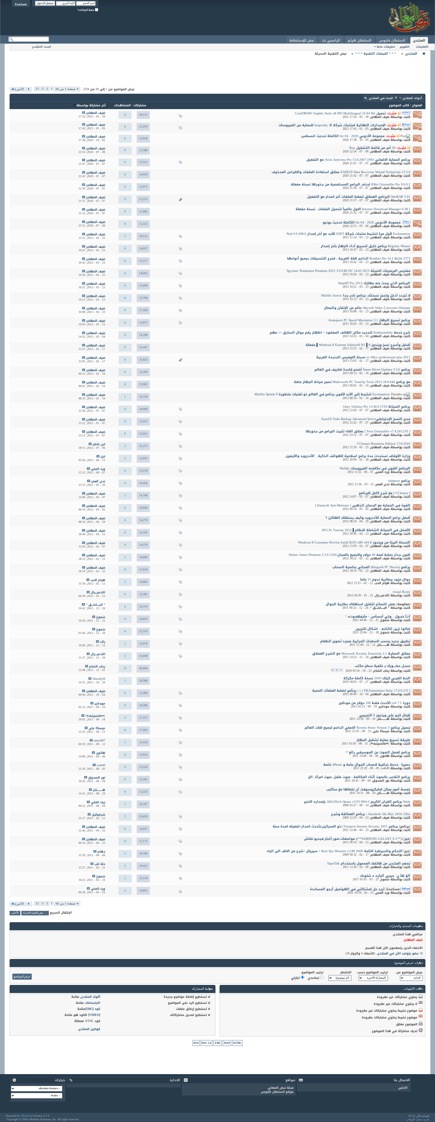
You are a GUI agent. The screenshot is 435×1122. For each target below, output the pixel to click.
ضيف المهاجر (379, 117)
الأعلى (15, 913)
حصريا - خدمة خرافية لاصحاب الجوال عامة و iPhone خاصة (366, 764)
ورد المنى (382, 472)
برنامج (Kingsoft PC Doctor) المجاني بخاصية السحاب (371, 567)
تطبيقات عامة (386, 46)
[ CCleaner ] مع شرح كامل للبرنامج (384, 493)
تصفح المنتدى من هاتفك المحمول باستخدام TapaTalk (368, 863)
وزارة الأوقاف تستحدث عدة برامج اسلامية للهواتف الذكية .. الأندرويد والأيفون (347, 456)
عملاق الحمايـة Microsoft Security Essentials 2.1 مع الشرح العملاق (361, 653)
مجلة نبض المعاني (281, 1088)
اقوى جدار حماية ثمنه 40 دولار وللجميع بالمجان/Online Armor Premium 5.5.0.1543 (349, 555)
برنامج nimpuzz (399, 480)
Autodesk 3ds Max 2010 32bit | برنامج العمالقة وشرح (370, 814)
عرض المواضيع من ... (408, 972)
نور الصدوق (380, 780)
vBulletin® (26, 1115)
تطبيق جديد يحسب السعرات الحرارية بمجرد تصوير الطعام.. (364, 641)
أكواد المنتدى (90, 997)
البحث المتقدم (41, 46)
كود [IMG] (92, 1009)
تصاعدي (314, 978)
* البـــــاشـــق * (379, 608)
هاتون (384, 756)
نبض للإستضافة (301, 40)
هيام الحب (382, 583)
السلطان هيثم (359, 40)
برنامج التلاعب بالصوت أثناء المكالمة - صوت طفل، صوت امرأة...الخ (359, 777)
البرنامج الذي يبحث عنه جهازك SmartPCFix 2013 (374, 283)
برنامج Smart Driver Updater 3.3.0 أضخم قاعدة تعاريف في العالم (362, 369)
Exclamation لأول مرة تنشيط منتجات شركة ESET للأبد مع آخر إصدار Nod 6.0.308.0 (348, 234)
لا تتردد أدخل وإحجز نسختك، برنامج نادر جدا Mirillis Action (365, 295)
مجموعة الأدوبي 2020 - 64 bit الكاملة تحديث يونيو (362, 222)
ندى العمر (382, 484)
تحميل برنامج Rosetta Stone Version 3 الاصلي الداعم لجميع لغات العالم (357, 727)
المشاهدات (122, 105)
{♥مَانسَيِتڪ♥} (379, 743)
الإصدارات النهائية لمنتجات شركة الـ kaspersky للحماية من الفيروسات (332, 125)
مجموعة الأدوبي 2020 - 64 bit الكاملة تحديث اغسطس (343, 136)
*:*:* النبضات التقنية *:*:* (375, 53)
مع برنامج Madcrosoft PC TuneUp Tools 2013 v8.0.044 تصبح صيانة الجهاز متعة (352, 382)
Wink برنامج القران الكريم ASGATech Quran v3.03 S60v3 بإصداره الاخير (357, 801)
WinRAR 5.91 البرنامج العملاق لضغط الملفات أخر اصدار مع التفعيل (358, 197)
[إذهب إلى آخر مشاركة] (83, 113)
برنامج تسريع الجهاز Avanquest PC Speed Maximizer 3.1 (369, 320)
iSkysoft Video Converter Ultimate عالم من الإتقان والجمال (367, 308)
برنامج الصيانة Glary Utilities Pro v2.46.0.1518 (376, 406)
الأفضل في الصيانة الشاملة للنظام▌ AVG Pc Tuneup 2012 (365, 530)
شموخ (384, 620)
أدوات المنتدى (412, 98)
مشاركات (139, 105)
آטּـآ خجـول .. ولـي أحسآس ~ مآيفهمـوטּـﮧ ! (377, 616)
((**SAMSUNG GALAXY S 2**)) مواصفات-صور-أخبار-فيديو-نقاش (353, 839)
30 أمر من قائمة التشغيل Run (372, 148)
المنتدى (419, 40)
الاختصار (345, 972)
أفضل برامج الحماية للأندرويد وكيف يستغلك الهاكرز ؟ (367, 518)
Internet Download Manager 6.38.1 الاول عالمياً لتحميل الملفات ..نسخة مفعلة (353, 209)
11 (37, 88)
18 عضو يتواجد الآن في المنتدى (400, 953)
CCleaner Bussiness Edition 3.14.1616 (383, 443)
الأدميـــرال (382, 595)
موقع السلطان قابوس (277, 1092)
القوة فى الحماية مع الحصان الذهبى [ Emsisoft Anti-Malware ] (362, 505)
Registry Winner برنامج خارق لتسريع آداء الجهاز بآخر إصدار (365, 246)
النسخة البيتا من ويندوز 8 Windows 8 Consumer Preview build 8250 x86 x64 (354, 542)
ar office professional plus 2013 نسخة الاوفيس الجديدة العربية (363, 357)
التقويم (405, 46)
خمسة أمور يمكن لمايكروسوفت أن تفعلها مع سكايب (368, 789)
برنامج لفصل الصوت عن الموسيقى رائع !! (378, 752)
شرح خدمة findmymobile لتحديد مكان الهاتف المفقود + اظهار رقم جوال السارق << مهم (340, 332)
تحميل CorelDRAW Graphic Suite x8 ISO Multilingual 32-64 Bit (340, 113)
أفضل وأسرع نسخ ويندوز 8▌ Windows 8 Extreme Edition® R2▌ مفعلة (358, 345)
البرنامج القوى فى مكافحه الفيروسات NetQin (375, 468)
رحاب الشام (381, 671)
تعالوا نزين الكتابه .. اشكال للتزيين (382, 629)
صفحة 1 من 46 (65, 89)
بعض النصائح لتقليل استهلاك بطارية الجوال (360, 604)
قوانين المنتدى (89, 1029)
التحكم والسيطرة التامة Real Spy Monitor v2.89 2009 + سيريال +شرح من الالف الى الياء (335, 851)
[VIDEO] (94, 1015)
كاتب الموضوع (399, 105)
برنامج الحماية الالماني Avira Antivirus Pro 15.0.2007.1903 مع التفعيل (358, 159)
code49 (385, 768)
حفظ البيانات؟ (86, 10)
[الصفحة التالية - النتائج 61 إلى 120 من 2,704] (28, 89)
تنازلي (296, 978)
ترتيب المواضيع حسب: (372, 972)
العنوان (417, 105)
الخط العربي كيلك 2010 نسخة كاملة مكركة (376, 678)
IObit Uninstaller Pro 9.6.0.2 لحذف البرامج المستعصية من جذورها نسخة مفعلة (350, 184)
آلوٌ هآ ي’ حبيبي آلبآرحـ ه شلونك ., (383, 876)
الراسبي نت (331, 40)
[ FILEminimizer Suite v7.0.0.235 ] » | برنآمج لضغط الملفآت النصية (361, 690)
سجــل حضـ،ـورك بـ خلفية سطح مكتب (382, 666)
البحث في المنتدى (381, 98)
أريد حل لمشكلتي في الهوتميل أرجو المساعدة (347, 889)
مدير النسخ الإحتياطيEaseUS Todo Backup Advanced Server (365, 419)
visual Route (401, 592)
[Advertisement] (217, 68)
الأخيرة (19, 89)
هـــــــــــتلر (383, 645)
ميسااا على (381, 731)
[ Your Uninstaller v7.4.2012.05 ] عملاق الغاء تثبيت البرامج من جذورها (358, 431)
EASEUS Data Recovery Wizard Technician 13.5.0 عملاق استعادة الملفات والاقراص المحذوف (341, 172)
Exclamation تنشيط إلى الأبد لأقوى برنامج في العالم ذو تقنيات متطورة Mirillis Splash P (322, 394)
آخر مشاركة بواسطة (91, 105)
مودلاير (384, 706)
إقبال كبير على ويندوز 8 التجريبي (384, 715)
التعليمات (422, 46)
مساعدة (21, 4)
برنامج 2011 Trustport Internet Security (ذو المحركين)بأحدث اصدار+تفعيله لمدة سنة (335, 826)
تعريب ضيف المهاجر (418, 1119)
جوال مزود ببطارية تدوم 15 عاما (385, 579)
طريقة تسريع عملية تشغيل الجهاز (383, 740)
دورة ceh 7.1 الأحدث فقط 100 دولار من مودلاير (374, 703)
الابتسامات (92, 1003)
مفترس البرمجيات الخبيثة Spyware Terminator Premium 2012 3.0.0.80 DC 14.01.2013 (348, 271)
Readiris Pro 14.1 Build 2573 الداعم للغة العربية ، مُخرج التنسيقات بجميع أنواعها (348, 258)
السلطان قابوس (392, 40)
